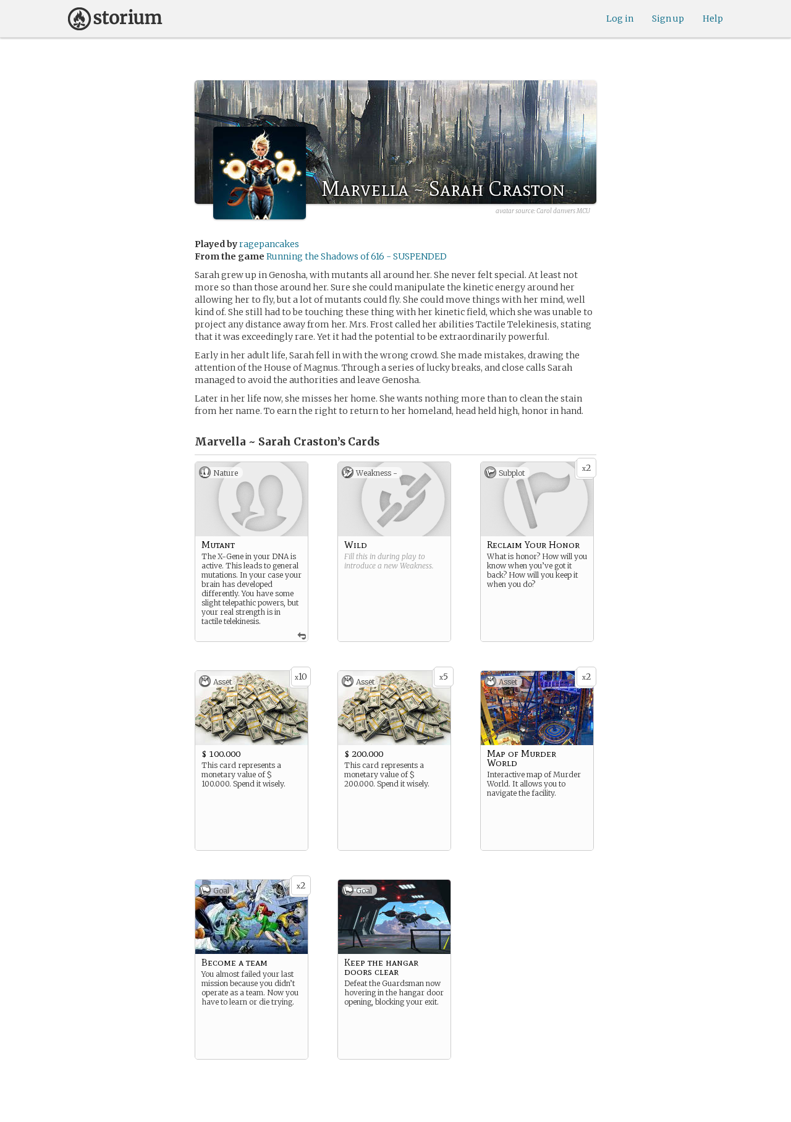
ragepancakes (269, 244)
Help (713, 18)
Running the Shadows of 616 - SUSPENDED (356, 256)
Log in (619, 18)
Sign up (668, 18)
